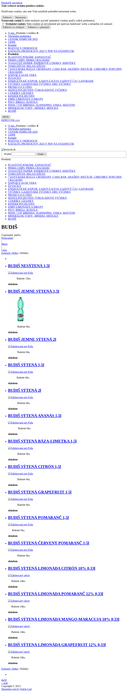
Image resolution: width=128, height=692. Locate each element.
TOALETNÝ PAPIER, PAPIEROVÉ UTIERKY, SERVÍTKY (42, 63)
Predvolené (7, 238)
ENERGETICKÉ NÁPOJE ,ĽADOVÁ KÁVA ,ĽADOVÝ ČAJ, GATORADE (51, 81)
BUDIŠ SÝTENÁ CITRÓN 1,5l (34, 466)
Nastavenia (20, 17)
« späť (4, 683)
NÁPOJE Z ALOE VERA (22, 75)
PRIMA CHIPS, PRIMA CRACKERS (29, 60)
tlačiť (4, 680)
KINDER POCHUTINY (21, 96)
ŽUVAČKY (14, 78)
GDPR (11, 42)
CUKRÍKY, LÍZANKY (21, 93)
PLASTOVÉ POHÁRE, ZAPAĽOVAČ (29, 57)
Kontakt (12, 45)
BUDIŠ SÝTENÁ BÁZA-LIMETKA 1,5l (42, 441)
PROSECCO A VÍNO (20, 87)
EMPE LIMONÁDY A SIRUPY (25, 99)
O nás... (12, 33)
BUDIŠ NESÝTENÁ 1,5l (29, 266)
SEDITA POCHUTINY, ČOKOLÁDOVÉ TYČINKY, (37, 90)
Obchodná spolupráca (19, 36)
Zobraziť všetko (9, 253)
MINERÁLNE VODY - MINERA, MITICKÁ (33, 108)
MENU (6, 117)
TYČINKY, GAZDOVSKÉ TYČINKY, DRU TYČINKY (39, 84)
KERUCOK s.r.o (10, 120)
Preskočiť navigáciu (11, 2)
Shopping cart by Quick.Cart (16, 689)
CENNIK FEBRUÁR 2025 (23, 39)
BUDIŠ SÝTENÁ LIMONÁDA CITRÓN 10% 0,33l (51, 568)
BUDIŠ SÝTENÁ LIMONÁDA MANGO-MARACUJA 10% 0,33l (63, 619)
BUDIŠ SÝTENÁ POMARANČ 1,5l (38, 517)
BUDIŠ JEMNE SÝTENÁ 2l (32, 339)
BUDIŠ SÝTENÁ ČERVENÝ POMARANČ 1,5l (48, 543)
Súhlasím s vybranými (38, 27)
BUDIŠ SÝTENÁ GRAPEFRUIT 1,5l (40, 492)
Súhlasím (7, 17)
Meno (4, 244)
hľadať (7, 154)
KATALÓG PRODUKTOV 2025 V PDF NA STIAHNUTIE (41, 51)
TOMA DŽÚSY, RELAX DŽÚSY (27, 66)
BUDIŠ (12, 111)
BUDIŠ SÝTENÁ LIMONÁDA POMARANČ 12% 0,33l (55, 594)
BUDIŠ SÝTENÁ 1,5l (26, 365)
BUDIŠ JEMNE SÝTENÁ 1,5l (33, 291)
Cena (4, 250)
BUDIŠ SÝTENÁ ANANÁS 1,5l (34, 415)
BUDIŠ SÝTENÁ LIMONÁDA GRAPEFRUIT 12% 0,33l (57, 645)
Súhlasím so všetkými (13, 27)
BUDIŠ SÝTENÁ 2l (24, 390)
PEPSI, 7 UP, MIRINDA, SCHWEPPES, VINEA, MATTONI (41, 105)
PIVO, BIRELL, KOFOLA (23, 102)
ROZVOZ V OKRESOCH (22, 48)
